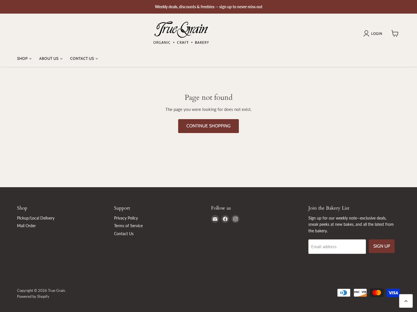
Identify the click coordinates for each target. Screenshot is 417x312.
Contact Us (82, 58)
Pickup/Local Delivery (35, 218)
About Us (49, 58)
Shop (22, 58)
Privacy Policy (126, 218)
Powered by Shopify (33, 296)
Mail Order (26, 225)
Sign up (381, 246)
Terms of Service (128, 225)
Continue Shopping (208, 125)
